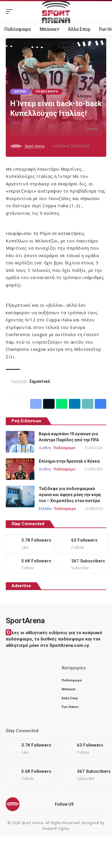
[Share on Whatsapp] (41, 129)
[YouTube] (96, 804)
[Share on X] (32, 129)
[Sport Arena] (56, 11)
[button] (11, 11)
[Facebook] (30, 543)
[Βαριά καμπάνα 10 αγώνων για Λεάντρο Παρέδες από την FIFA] (20, 442)
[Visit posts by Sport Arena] (16, 146)
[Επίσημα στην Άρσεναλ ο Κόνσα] (20, 469)
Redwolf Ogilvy (56, 828)
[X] (82, 543)
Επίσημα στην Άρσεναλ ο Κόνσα (69, 461)
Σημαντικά (40, 381)
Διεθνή (20, 91)
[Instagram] (30, 564)
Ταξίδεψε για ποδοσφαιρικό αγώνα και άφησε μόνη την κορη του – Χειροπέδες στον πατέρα (70, 494)
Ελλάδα (45, 508)
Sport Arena (35, 146)
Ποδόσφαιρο (47, 91)
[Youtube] (82, 564)
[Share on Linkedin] (50, 129)
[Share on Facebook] (23, 129)
